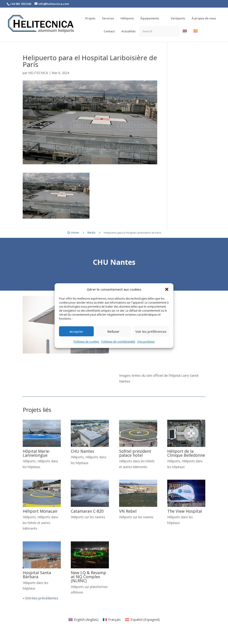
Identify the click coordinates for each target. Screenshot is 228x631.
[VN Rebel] (138, 493)
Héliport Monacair (40, 511)
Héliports (29, 461)
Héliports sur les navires (88, 517)
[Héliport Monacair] (42, 493)
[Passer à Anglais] (184, 35)
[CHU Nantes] (90, 433)
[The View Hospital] (186, 493)
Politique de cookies (86, 341)
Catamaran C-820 (87, 511)
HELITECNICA (38, 73)
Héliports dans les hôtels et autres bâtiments (40, 522)
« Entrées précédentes (40, 598)
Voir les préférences (151, 331)
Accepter (76, 331)
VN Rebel (127, 511)
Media (91, 232)
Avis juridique (146, 341)
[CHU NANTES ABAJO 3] (66, 352)
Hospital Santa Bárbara (37, 574)
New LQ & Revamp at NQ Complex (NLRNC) (88, 576)
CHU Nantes (82, 451)
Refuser (113, 331)
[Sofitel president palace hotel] (138, 433)
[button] (167, 289)
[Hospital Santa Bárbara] (42, 554)
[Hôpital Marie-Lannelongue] (42, 433)
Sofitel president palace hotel (135, 453)
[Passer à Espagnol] (195, 35)
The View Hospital (184, 511)
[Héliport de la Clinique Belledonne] (186, 433)
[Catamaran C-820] (90, 493)
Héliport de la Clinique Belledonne (186, 453)
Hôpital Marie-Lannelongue (36, 453)
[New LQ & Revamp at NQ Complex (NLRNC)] (90, 554)
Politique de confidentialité (118, 341)
